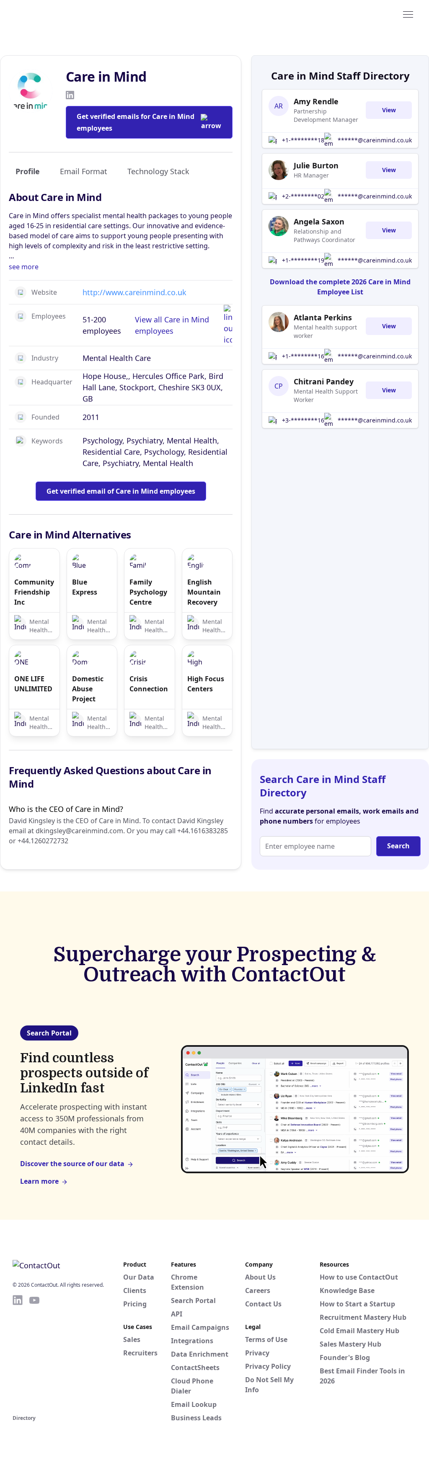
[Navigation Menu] (408, 13)
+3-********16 (303, 420)
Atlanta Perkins (323, 317)
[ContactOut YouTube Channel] (34, 1353)
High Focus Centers (205, 683)
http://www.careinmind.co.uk (134, 292)
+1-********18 (303, 140)
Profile (28, 171)
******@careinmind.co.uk (375, 140)
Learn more (39, 1181)
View (389, 110)
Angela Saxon (319, 221)
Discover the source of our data (72, 1163)
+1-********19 (303, 260)
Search (398, 845)
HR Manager (311, 175)
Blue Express (84, 587)
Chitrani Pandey (324, 381)
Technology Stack (158, 171)
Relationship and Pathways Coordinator (324, 235)
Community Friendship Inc (34, 592)
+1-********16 (303, 356)
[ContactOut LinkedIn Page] (18, 1353)
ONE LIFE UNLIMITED (33, 683)
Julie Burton (316, 165)
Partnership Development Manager (326, 115)
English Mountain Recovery (204, 592)
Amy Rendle (316, 101)
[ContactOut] (54, 13)
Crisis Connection (148, 683)
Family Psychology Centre (148, 592)
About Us (260, 1277)
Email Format (83, 171)
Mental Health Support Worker (326, 395)
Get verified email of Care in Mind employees (121, 491)
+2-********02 (303, 196)
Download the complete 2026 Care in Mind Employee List (340, 286)
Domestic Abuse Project (87, 688)
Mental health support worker (325, 331)
